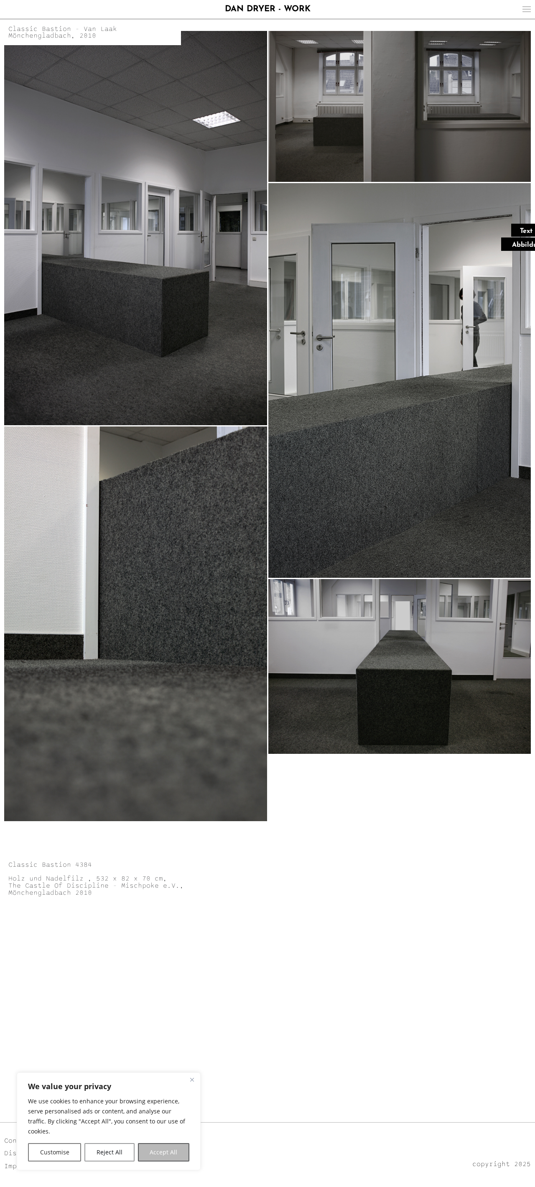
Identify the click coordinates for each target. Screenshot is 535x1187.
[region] (109, 1121)
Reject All (109, 1152)
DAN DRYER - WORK (268, 9)
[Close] (192, 1080)
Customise (54, 1152)
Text (526, 231)
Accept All (163, 1152)
